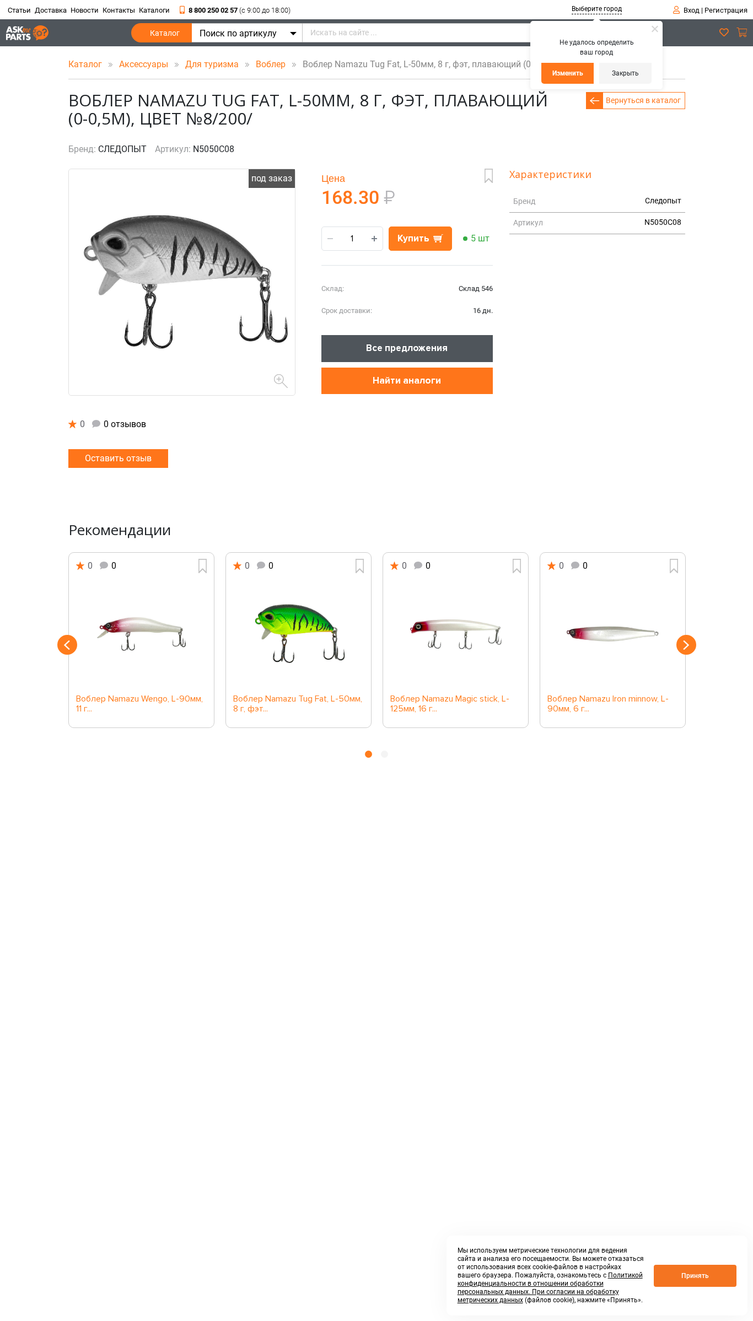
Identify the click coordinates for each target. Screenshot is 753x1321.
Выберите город (597, 9)
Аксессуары (144, 64)
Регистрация (725, 10)
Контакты (119, 10)
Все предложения (407, 348)
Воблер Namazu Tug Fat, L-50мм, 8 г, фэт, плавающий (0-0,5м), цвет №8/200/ (456, 64)
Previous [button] (67, 645)
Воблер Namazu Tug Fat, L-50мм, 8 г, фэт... (297, 704)
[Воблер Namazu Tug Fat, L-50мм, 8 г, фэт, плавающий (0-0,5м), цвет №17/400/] (298, 633)
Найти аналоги (407, 380)
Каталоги (154, 10)
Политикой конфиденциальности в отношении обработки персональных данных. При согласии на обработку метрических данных (550, 1287)
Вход (692, 10)
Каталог (165, 33)
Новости (85, 10)
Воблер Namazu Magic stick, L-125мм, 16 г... (449, 704)
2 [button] (384, 754)
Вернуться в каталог (643, 100)
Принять (695, 1276)
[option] (141, 640)
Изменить (567, 73)
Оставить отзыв (118, 458)
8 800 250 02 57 (240, 10)
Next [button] (686, 645)
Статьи (19, 10)
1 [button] (368, 754)
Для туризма (213, 64)
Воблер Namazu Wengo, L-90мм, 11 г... (139, 704)
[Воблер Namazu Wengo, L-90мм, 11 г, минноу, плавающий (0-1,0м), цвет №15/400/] (141, 633)
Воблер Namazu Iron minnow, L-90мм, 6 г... (608, 704)
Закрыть (625, 73)
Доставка (51, 10)
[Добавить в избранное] (489, 176)
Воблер (272, 64)
